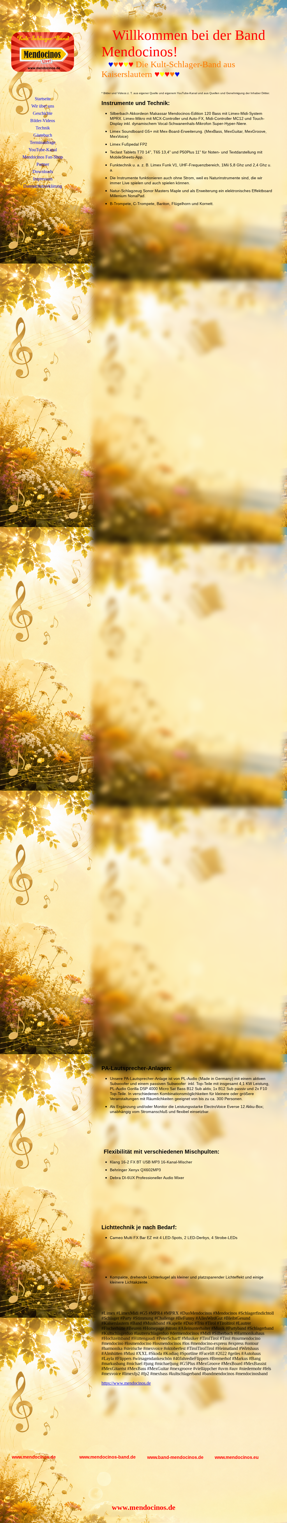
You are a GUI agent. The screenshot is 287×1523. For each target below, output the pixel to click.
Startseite (43, 98)
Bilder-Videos (42, 120)
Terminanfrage (42, 142)
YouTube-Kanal (43, 149)
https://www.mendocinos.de (126, 1383)
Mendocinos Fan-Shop (42, 157)
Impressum (42, 178)
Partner (42, 164)
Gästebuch (42, 135)
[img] (42, 52)
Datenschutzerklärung (42, 186)
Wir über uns (42, 106)
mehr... (107, 1051)
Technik (43, 127)
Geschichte (42, 113)
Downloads (43, 171)
